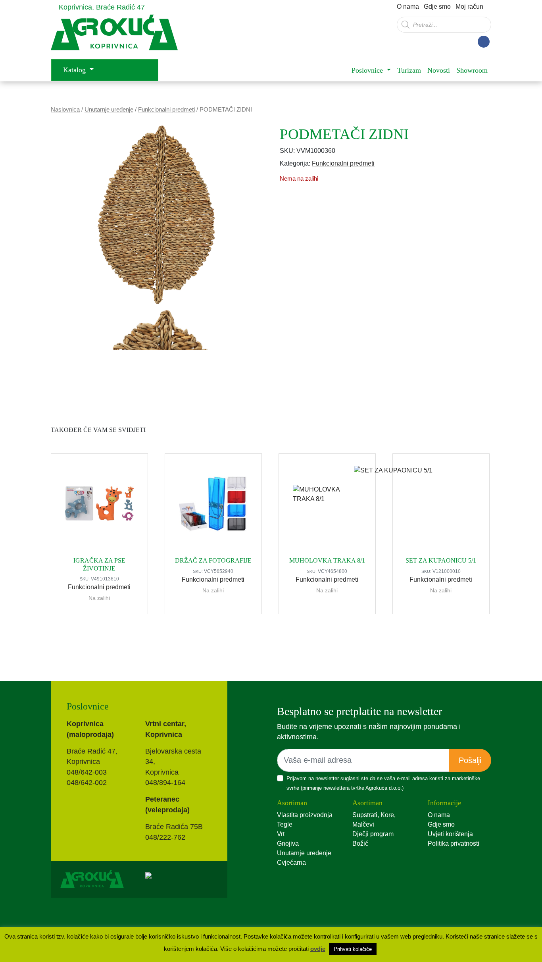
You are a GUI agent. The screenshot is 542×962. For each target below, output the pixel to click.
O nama (408, 6)
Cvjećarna (291, 862)
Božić (360, 843)
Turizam (409, 70)
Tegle (284, 824)
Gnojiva (288, 843)
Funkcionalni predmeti (166, 109)
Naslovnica (65, 109)
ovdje (317, 948)
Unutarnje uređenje (109, 109)
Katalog (75, 70)
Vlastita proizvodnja (305, 815)
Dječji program (373, 834)
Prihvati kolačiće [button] (353, 949)
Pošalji (470, 760)
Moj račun (469, 6)
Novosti (438, 70)
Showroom (472, 70)
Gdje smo (437, 6)
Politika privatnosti (453, 843)
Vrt (280, 834)
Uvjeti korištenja (450, 834)
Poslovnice (368, 70)
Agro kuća (114, 36)
